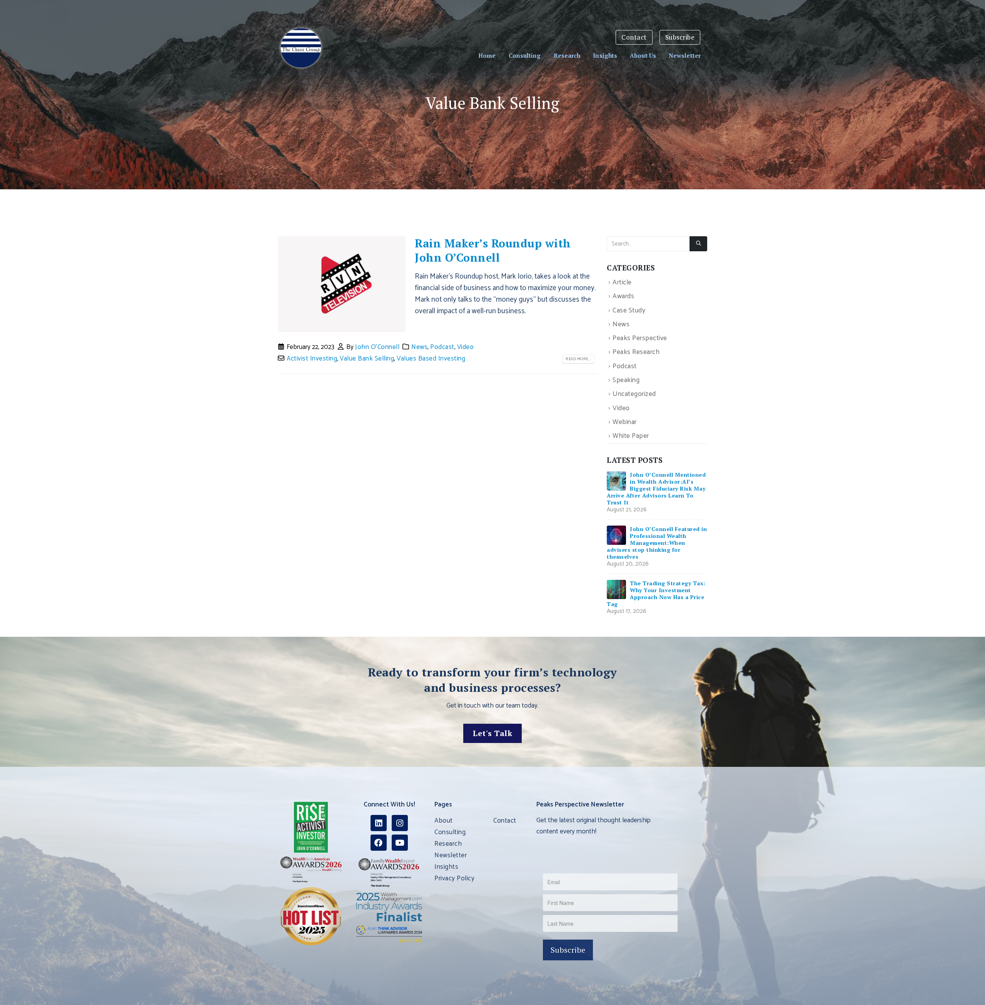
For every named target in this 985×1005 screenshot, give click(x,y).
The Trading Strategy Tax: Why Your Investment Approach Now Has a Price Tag (656, 593)
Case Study (629, 310)
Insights (605, 55)
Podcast (442, 347)
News (419, 347)
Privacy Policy (454, 878)
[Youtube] (400, 843)
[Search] (698, 244)
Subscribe (680, 37)
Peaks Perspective (640, 338)
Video (465, 347)
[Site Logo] (301, 47)
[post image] (342, 284)
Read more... (578, 359)
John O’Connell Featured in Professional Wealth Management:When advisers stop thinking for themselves (657, 542)
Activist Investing (312, 358)
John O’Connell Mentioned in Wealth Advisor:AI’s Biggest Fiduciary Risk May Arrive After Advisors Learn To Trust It (656, 488)
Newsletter (685, 55)
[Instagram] (400, 823)
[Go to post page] (616, 481)
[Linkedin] (379, 823)
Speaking (626, 380)
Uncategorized (634, 394)
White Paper (631, 436)
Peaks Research (636, 352)
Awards (623, 296)
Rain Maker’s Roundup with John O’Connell (493, 250)
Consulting (525, 55)
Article (622, 282)
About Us (643, 55)
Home (487, 55)
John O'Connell (377, 347)
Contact (634, 37)
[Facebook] (379, 843)
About (443, 820)
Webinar (625, 422)
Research (567, 55)
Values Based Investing (431, 358)
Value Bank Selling (367, 358)
